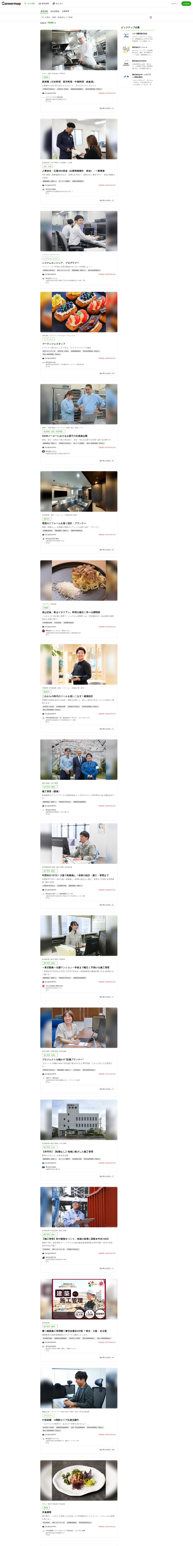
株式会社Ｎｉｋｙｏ (139, 47)
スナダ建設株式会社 (139, 33)
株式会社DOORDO (139, 61)
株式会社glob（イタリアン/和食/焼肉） (141, 75)
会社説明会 (54, 11)
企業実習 (65, 11)
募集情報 (44, 11)
